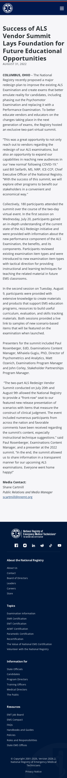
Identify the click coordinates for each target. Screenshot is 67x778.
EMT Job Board (15, 714)
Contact (11, 573)
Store (10, 593)
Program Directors (17, 679)
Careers (11, 588)
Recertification (15, 639)
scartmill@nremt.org (17, 497)
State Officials (15, 669)
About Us (12, 568)
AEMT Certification (17, 628)
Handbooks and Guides (20, 729)
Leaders (11, 583)
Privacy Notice (33, 771)
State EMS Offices (17, 745)
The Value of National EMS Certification (29, 644)
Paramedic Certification (20, 633)
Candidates (13, 674)
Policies (11, 735)
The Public (13, 694)
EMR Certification (17, 618)
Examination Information (21, 613)
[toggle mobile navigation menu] (61, 8)
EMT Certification (16, 623)
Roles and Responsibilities (22, 740)
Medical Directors (17, 689)
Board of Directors (17, 578)
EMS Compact (15, 719)
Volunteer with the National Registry (28, 649)
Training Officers (16, 684)
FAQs (10, 724)
